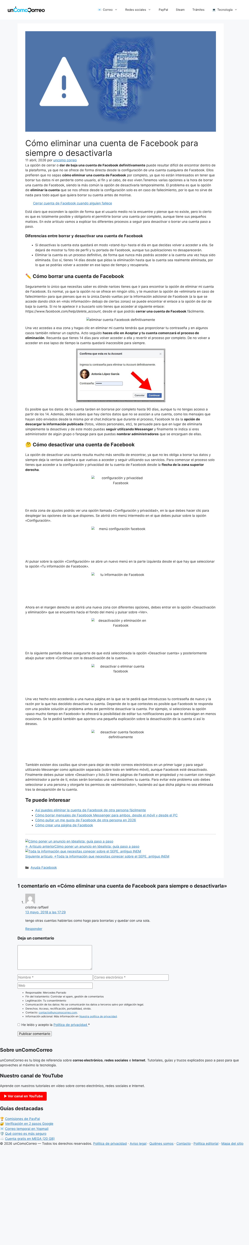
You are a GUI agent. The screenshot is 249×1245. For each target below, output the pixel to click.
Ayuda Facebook (44, 867)
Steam (180, 10)
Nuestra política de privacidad (98, 1016)
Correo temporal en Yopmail (26, 1129)
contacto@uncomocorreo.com (58, 1012)
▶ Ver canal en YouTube (23, 1096)
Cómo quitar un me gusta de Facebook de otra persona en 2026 (85, 820)
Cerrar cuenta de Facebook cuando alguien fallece (72, 203)
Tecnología (224, 10)
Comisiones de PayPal (22, 1119)
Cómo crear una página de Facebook (64, 825)
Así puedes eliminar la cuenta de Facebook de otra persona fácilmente (90, 810)
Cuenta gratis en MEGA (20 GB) (30, 1139)
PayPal (163, 10)
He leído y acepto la (55, 1025)
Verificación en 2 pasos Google (29, 1124)
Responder (33, 929)
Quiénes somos (161, 1144)
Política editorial (206, 1144)
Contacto (183, 1144)
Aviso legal (138, 1144)
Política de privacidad (70, 1025)
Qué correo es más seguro (25, 1134)
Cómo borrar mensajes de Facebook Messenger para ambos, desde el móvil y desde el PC (106, 815)
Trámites (198, 10)
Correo (108, 10)
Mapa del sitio (232, 1144)
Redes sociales (135, 10)
